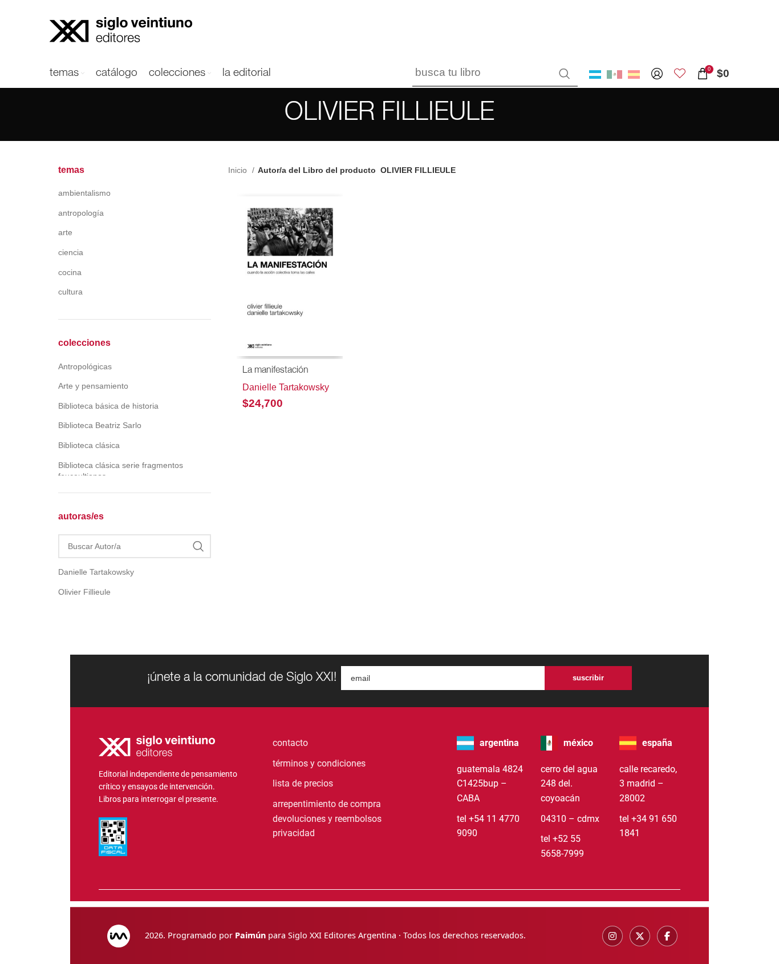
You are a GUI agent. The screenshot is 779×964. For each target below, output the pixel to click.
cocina (70, 272)
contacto (290, 742)
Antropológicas (85, 366)
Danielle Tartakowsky (285, 387)
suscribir (588, 677)
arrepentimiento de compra (327, 803)
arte (65, 232)
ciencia (70, 252)
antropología (81, 212)
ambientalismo (84, 192)
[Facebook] (667, 936)
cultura (70, 291)
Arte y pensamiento (93, 385)
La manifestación (275, 371)
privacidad (294, 833)
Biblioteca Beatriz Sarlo (99, 425)
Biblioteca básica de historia (108, 405)
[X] (640, 936)
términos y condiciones (319, 763)
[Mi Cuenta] (657, 73)
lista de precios (303, 783)
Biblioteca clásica (89, 445)
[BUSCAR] (564, 73)
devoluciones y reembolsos (327, 818)
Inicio (238, 170)
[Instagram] (612, 936)
